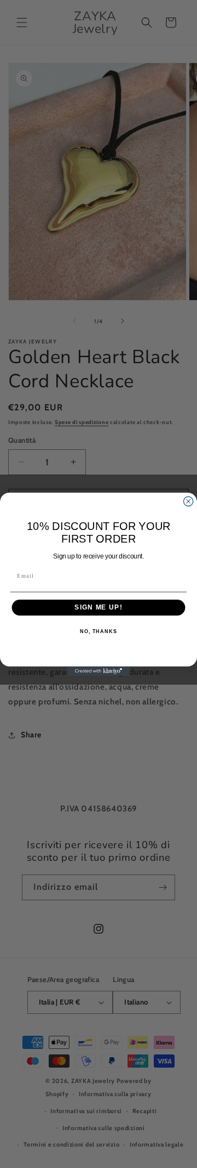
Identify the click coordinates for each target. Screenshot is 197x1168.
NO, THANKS (98, 631)
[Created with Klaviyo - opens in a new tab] (98, 670)
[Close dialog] (188, 501)
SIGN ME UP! (98, 607)
